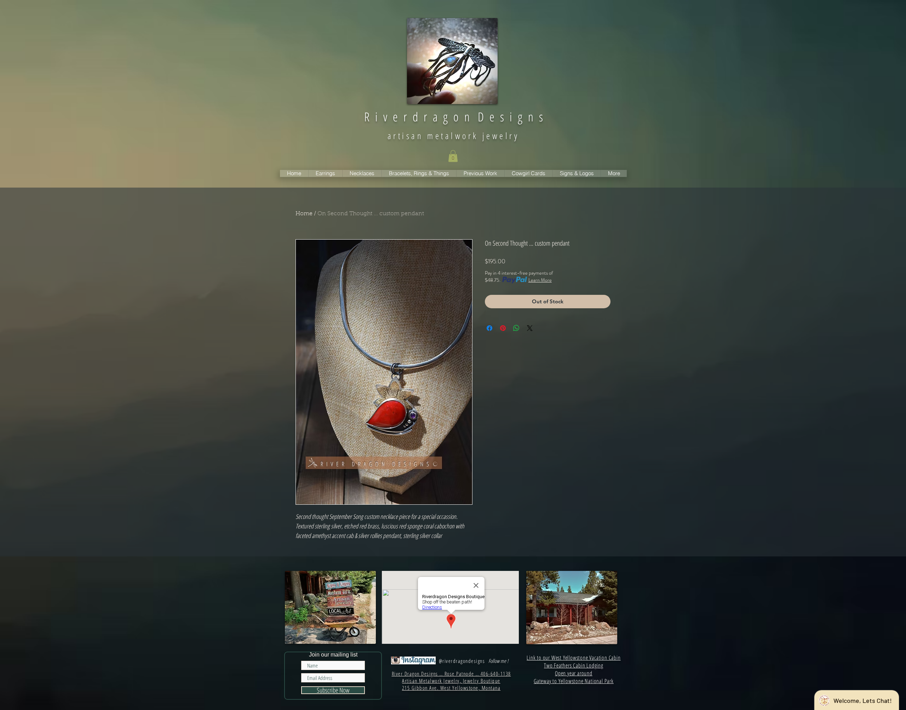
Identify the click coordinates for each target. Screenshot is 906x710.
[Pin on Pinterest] (503, 328)
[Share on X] (530, 328)
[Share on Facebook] (489, 328)
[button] (453, 156)
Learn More (540, 280)
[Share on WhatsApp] (516, 328)
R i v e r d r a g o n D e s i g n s (453, 116)
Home (304, 214)
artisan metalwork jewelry (453, 136)
